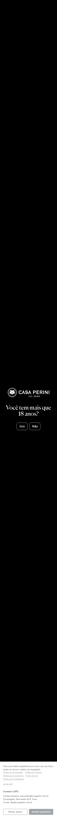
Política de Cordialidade (13, 779)
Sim (22, 426)
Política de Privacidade (13, 772)
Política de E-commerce (13, 776)
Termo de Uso (32, 776)
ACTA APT (8, 784)
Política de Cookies (33, 772)
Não (35, 426)
